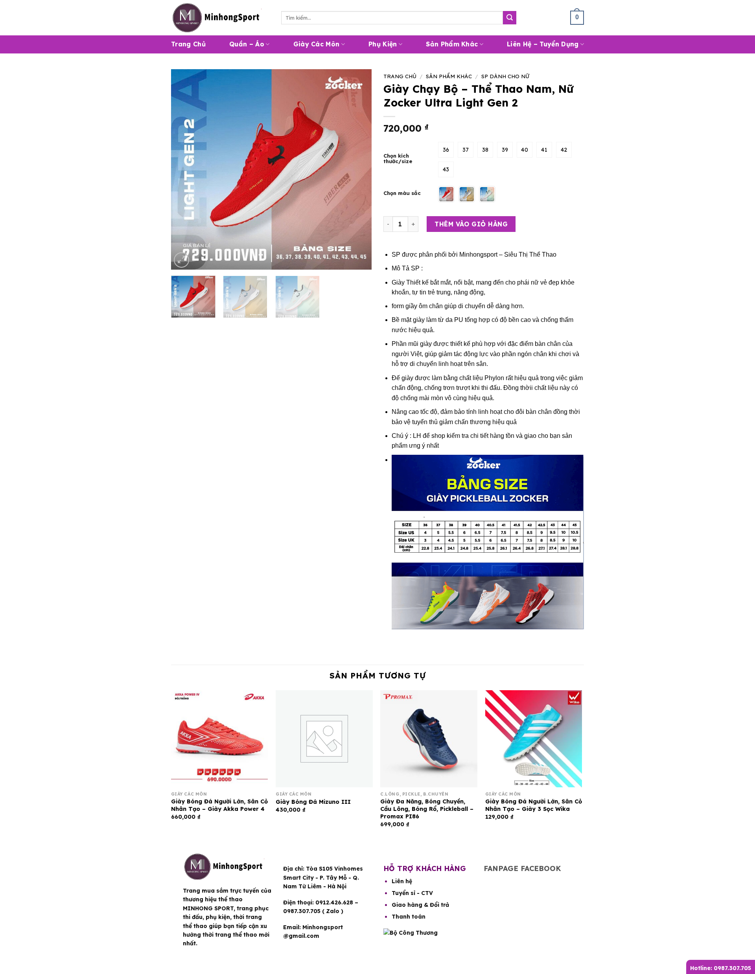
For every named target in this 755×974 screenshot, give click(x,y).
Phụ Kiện (382, 44)
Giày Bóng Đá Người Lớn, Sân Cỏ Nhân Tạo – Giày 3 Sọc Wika (533, 805)
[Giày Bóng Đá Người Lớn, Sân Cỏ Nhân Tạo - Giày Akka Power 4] (219, 738)
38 (485, 149)
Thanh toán (408, 916)
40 (524, 149)
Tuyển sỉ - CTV (412, 893)
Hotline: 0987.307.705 (720, 968)
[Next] (358, 169)
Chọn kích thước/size (397, 158)
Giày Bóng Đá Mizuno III (313, 801)
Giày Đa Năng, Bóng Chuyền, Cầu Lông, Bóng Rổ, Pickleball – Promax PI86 (426, 809)
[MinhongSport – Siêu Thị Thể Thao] (220, 17)
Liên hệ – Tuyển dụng (542, 44)
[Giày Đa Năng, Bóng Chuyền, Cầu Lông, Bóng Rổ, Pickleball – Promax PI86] (428, 738)
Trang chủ (399, 76)
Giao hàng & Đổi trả (420, 904)
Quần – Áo (246, 44)
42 (564, 149)
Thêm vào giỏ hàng (471, 224)
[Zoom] (181, 260)
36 (446, 149)
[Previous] (185, 169)
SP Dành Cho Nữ (505, 76)
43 (446, 169)
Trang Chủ (188, 44)
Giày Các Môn (316, 44)
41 (544, 149)
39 (505, 149)
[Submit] (509, 17)
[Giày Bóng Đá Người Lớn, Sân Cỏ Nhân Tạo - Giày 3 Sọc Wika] (533, 738)
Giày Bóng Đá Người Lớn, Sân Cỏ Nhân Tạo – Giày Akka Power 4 (219, 805)
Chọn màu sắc (402, 193)
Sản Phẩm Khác (452, 44)
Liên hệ (402, 881)
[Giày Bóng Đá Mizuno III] (324, 738)
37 (465, 149)
